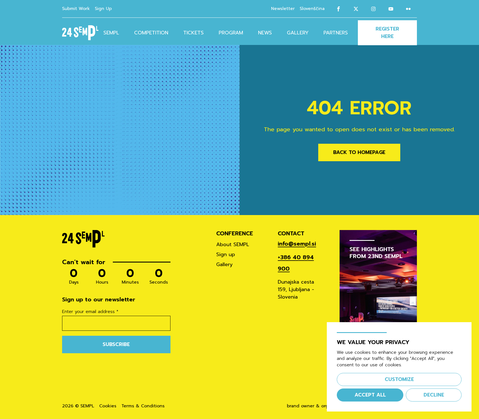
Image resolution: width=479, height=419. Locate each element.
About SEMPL (232, 244)
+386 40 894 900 (296, 263)
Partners (335, 33)
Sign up (225, 254)
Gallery (298, 33)
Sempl (111, 33)
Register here (387, 32)
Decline (434, 395)
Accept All (370, 395)
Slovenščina (312, 9)
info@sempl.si (297, 243)
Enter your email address (90, 312)
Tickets (193, 33)
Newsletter (283, 8)
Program (231, 33)
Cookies (107, 406)
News (265, 33)
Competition (151, 33)
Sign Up (103, 8)
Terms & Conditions (143, 406)
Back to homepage (359, 152)
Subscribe (116, 344)
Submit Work (76, 8)
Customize (399, 379)
